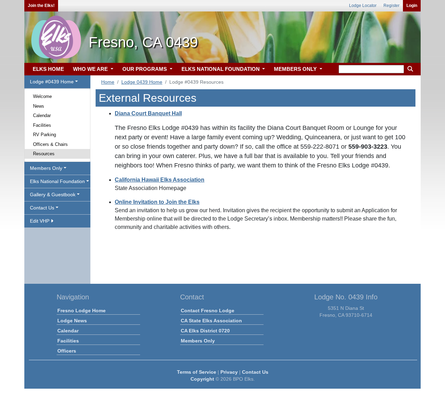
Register (391, 5)
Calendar (42, 115)
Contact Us (255, 372)
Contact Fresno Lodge (207, 310)
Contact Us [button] (42, 207)
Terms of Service (196, 372)
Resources (44, 153)
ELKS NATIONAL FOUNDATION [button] (221, 69)
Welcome (42, 96)
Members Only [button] (46, 168)
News (38, 106)
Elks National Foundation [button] (57, 181)
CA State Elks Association (211, 320)
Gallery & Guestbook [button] (52, 194)
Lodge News (72, 320)
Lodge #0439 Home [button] (52, 81)
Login (411, 5)
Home (107, 82)
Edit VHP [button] (40, 221)
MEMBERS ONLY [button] (296, 69)
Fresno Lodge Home (81, 310)
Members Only (198, 341)
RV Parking (44, 134)
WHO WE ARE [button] (91, 69)
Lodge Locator (363, 5)
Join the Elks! (41, 5)
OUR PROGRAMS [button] (145, 69)
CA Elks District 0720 (205, 330)
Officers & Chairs (50, 144)
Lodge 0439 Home (141, 82)
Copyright (202, 379)
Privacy (229, 372)
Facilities (42, 125)
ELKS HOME (48, 69)
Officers (66, 351)
